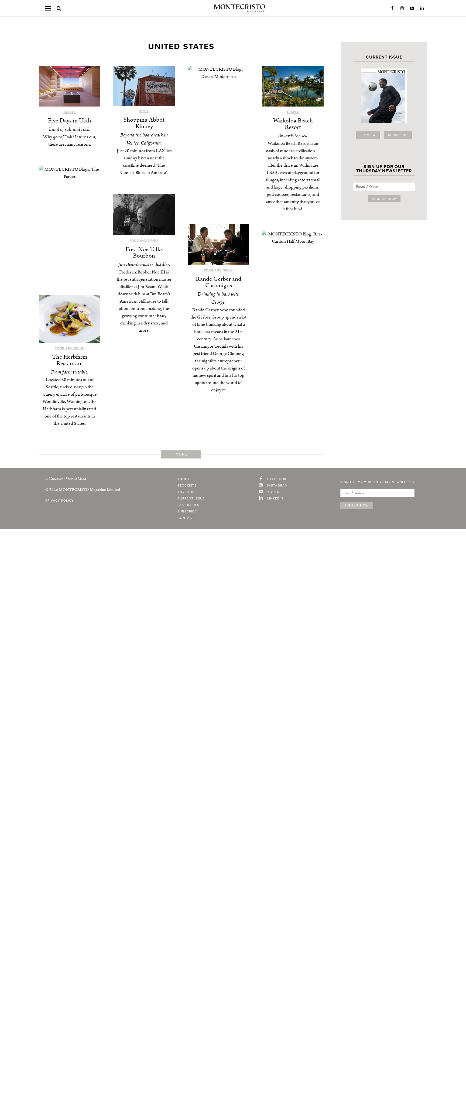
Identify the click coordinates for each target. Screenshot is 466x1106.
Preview (368, 135)
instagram (277, 485)
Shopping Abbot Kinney (144, 123)
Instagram (402, 8)
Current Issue (191, 498)
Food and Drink (144, 240)
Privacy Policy (59, 500)
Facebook (392, 8)
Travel (69, 112)
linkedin (275, 498)
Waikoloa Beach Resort (293, 124)
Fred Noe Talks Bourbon (144, 252)
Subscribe (397, 135)
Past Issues (188, 505)
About (183, 479)
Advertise (187, 492)
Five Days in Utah (69, 120)
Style (144, 111)
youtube (275, 492)
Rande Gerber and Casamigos (218, 282)
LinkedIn (422, 8)
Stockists (187, 485)
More (181, 454)
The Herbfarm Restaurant (69, 360)
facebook (276, 479)
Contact (185, 518)
